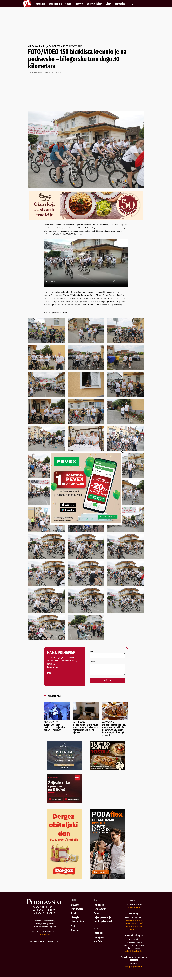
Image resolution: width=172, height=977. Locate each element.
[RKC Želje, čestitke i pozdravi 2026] (64, 802)
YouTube (98, 941)
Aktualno (40, 4)
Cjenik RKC (133, 929)
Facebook (98, 932)
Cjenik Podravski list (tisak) (134, 923)
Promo (97, 913)
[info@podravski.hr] (49, 673)
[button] (132, 4)
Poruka (93, 662)
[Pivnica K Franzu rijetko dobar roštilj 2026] (107, 769)
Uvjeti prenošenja (102, 917)
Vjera (108, 4)
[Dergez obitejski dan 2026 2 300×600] (64, 878)
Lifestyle (79, 4)
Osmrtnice (120, 4)
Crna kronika (55, 4)
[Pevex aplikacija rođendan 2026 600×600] (86, 522)
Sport (68, 4)
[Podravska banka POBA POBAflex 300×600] (107, 878)
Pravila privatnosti (103, 921)
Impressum (99, 904)
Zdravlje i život (94, 4)
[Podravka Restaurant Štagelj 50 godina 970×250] (86, 219)
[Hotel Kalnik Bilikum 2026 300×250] (64, 769)
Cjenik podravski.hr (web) (134, 926)
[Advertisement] (86, 26)
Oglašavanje (100, 909)
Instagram (99, 937)
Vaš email (93, 651)
